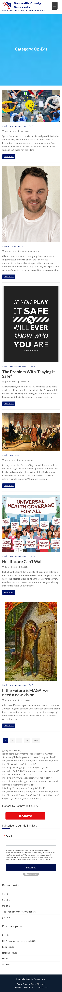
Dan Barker (25, 131)
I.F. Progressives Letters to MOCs (19, 940)
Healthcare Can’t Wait (23, 561)
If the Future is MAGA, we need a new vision (25, 692)
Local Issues (7, 126)
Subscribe (31, 867)
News (5, 958)
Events (5, 935)
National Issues (21, 126)
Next (36, 740)
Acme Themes (38, 984)
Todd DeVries (26, 700)
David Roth (24, 381)
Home (17, 987)
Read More (9, 156)
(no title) (6, 894)
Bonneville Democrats (29, 251)
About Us (28, 987)
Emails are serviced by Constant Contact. (36, 859)
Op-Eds (32, 126)
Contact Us (42, 987)
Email (9, 836)
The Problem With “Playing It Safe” (28, 374)
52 (27, 740)
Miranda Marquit (26, 460)
